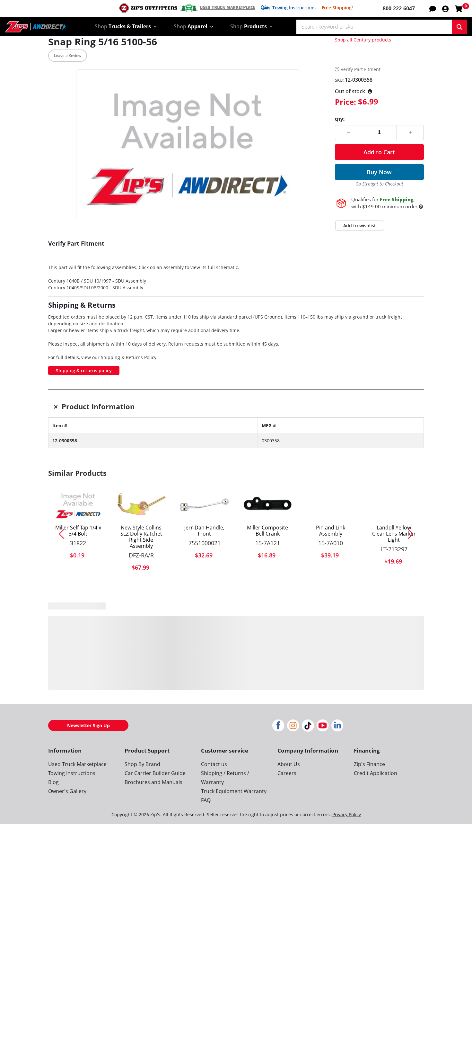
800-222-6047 (399, 8)
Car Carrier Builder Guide (155, 784)
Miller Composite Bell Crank (267, 531)
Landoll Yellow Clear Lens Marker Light (394, 534)
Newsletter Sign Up (88, 737)
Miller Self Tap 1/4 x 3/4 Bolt (78, 531)
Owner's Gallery (67, 802)
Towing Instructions (294, 8)
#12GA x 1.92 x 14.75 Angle (330, 659)
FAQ (206, 811)
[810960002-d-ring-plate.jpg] (141, 633)
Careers (286, 784)
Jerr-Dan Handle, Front (204, 531)
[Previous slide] (59, 534)
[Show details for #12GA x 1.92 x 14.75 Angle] (331, 633)
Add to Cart (379, 152)
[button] (445, 8)
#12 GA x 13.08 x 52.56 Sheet (204, 659)
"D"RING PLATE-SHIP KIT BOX (141, 659)
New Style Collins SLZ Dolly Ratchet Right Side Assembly (141, 537)
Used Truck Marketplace (227, 7)
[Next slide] (413, 534)
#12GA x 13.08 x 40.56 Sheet (394, 659)
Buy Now (379, 172)
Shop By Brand (142, 775)
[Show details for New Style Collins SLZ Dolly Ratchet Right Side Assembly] (141, 504)
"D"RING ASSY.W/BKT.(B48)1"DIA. (78, 662)
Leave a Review (67, 55)
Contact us (214, 775)
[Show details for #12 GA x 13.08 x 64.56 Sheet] (267, 633)
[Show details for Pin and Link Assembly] (331, 504)
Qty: (340, 119)
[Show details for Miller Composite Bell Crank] (267, 504)
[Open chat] (432, 8)
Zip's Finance (369, 775)
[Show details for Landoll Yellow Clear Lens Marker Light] (394, 504)
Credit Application (375, 784)
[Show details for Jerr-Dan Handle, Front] (204, 504)
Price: (345, 101)
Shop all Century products (363, 40)
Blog (53, 793)
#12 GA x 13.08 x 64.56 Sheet (267, 659)
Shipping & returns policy (84, 370)
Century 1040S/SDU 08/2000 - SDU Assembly (95, 288)
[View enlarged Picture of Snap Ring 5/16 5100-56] (188, 144)
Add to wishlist (359, 225)
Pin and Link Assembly (330, 531)
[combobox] (374, 27)
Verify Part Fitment (360, 69)
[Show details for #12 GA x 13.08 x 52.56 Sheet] (204, 633)
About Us (288, 775)
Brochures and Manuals (153, 793)
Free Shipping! (337, 8)
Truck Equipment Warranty (234, 802)
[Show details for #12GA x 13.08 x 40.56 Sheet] (394, 633)
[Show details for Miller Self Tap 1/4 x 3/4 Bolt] (78, 504)
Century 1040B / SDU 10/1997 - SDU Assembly (97, 281)
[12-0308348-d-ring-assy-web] (78, 633)
